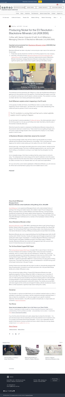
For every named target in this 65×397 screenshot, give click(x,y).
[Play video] (32, 76)
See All (61, 342)
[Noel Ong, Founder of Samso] (6, 391)
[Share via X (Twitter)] (12, 333)
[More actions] (55, 26)
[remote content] (32, 186)
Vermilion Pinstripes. (29, 395)
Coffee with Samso (16, 17)
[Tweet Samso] (10, 391)
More (55, 17)
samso (7, 7)
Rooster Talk (26, 17)
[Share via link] (19, 333)
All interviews (6, 17)
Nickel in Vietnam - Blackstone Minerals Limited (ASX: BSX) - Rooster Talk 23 (52, 358)
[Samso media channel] (4, 391)
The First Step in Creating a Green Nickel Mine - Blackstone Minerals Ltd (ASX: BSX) (11, 358)
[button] (27, 13)
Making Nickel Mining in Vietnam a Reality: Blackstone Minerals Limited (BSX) (32, 358)
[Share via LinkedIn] (15, 333)
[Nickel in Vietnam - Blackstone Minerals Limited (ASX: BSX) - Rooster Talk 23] (53, 350)
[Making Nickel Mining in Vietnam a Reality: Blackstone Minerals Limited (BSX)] (32, 350)
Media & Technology (46, 17)
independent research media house (9, 9)
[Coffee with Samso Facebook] (8, 391)
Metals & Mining (35, 17)
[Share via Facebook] (9, 333)
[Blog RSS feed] (12, 391)
